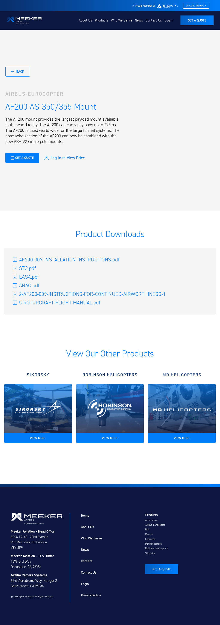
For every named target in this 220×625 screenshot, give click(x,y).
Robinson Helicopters (156, 548)
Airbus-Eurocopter (34, 94)
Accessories (151, 520)
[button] (142, 130)
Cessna (149, 534)
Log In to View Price (68, 157)
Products (101, 20)
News (139, 20)
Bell (147, 529)
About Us (85, 20)
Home (85, 515)
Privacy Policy (91, 595)
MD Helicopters (153, 543)
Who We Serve (121, 20)
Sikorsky (150, 553)
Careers (86, 561)
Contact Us (154, 20)
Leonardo (150, 539)
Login (169, 20)
